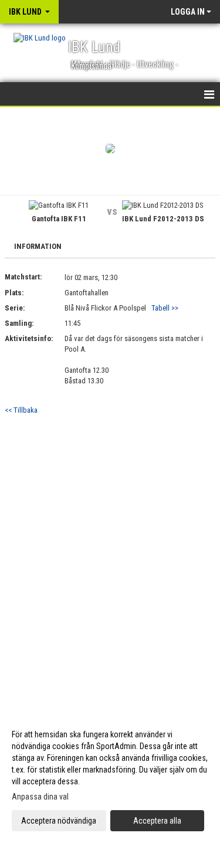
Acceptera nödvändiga (58, 820)
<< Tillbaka (21, 410)
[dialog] (110, 777)
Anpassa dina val (40, 796)
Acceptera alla (157, 820)
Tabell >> (164, 308)
